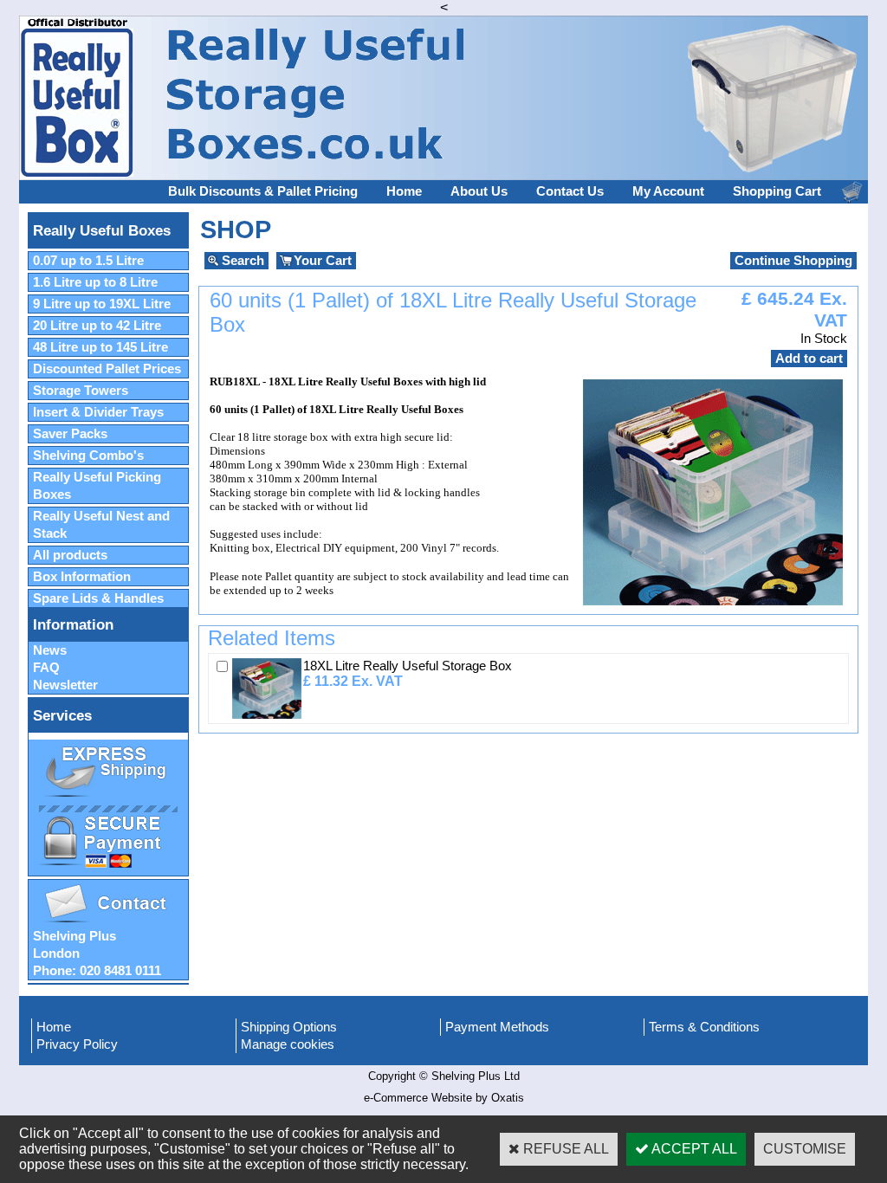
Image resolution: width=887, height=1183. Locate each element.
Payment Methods (497, 1027)
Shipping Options (289, 1027)
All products (70, 555)
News (50, 650)
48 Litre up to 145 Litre (100, 347)
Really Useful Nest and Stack (101, 524)
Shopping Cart (777, 191)
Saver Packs (70, 434)
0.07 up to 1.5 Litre (88, 261)
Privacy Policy (77, 1044)
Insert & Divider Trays (98, 412)
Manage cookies (287, 1044)
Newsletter (65, 685)
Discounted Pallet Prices (107, 369)
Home (404, 191)
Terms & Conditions (704, 1027)
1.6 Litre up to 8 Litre (95, 282)
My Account (668, 191)
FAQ (46, 668)
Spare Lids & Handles (98, 598)
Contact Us (570, 191)
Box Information (82, 577)
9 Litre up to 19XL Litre (102, 304)
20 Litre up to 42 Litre (97, 326)
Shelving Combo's (88, 455)
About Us (479, 191)
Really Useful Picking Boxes (97, 485)
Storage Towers (80, 391)
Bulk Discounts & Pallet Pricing (263, 191)
